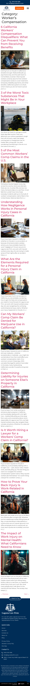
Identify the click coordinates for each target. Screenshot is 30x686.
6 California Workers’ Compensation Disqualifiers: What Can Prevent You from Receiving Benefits (14, 37)
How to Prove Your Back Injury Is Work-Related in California (14, 487)
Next (26, 594)
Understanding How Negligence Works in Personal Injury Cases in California (14, 208)
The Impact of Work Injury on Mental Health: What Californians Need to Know (13, 540)
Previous (4, 594)
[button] (28, 8)
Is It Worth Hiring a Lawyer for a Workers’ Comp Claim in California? (14, 435)
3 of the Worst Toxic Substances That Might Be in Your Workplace (15, 98)
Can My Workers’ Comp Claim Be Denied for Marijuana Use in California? (13, 320)
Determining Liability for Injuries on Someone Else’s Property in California (14, 379)
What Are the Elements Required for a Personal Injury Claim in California (14, 265)
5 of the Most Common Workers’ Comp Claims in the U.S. (15, 155)
